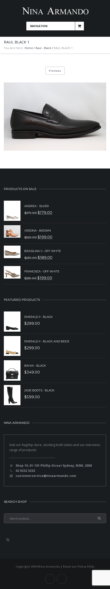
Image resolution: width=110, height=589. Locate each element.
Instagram (62, 579)
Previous (55, 71)
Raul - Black (43, 48)
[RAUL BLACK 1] (55, 116)
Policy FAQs (86, 566)
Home (29, 48)
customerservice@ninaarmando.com (46, 476)
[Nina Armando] (55, 11)
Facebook (50, 579)
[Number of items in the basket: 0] (8, 540)
